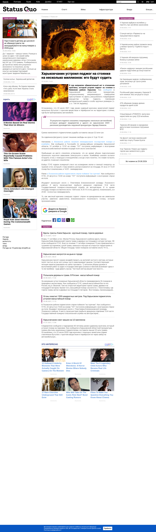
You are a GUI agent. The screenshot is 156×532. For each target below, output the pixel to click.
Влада (129, 9)
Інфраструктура (106, 9)
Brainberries (53, 374)
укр (147, 2)
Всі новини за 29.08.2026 (136, 161)
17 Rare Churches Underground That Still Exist (52, 395)
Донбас (48, 2)
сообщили (107, 90)
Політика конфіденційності (52, 530)
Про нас (71, 2)
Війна (83, 9)
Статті (64, 9)
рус (152, 2)
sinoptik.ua (25, 248)
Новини (44, 9)
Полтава (17, 2)
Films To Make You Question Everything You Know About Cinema (102, 395)
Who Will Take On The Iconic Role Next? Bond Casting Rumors (76, 395)
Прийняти (107, 528)
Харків (5, 2)
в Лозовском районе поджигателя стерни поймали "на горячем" (73, 174)
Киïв (38, 2)
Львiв (28, 2)
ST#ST (59, 2)
